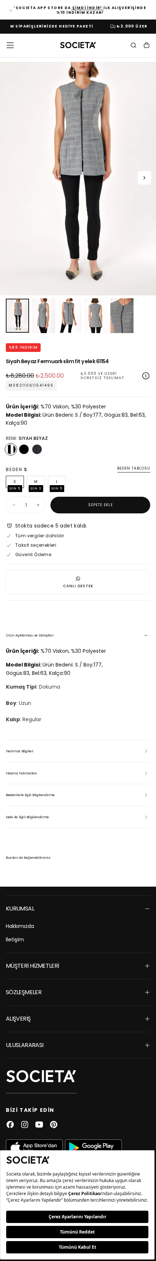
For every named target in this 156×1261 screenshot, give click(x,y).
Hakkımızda (20, 926)
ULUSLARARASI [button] (24, 1045)
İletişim (15, 939)
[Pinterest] (53, 1124)
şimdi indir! (87, 7)
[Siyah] (24, 449)
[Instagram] (24, 1124)
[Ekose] (37, 449)
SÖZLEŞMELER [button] (23, 992)
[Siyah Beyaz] (11, 449)
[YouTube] (39, 1124)
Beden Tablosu (133, 468)
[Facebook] (10, 1124)
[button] (10, 45)
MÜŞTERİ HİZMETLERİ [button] (32, 966)
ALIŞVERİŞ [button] (18, 1018)
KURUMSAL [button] (20, 908)
